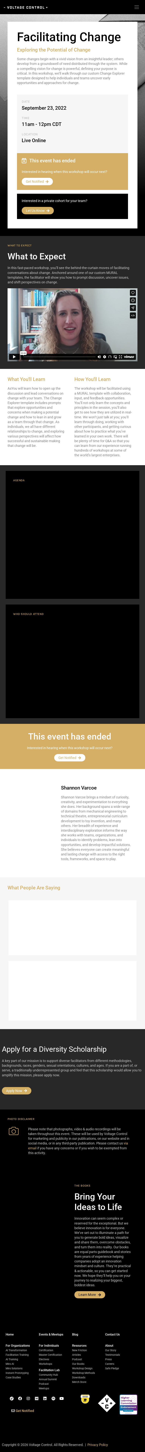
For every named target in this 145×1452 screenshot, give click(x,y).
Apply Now (14, 1091)
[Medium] (36, 1398)
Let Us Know (35, 211)
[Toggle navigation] (136, 7)
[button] (18, 1346)
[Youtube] (61, 1398)
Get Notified (35, 182)
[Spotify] (53, 1398)
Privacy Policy (97, 1445)
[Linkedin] (45, 1398)
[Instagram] (28, 1398)
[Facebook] (20, 1398)
